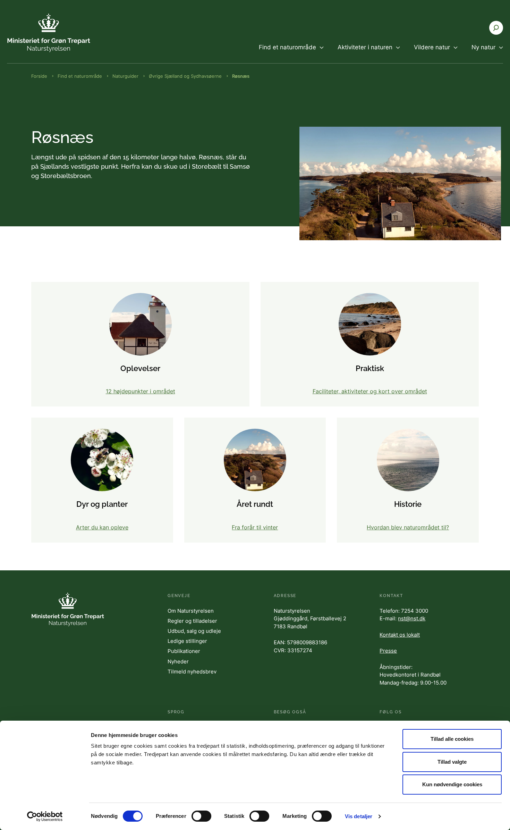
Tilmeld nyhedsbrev (192, 671)
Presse (388, 650)
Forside (39, 76)
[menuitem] (291, 53)
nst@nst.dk (411, 618)
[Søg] (496, 28)
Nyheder (178, 661)
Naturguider (125, 76)
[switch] (201, 816)
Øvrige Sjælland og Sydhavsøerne (185, 76)
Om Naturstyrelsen (191, 610)
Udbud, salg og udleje (194, 631)
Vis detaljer (358, 816)
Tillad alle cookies (452, 739)
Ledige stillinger (187, 641)
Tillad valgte (452, 762)
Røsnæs (240, 76)
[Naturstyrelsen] (48, 33)
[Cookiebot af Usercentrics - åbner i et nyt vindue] (45, 816)
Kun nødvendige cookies (452, 784)
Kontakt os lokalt (400, 634)
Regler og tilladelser (192, 621)
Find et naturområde (80, 76)
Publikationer (184, 651)
